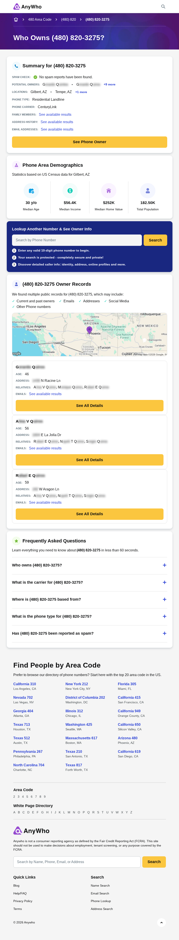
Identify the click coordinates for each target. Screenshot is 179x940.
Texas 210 (73, 751)
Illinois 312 (74, 711)
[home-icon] (16, 19)
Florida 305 (127, 684)
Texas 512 (21, 738)
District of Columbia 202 (85, 697)
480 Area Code (40, 19)
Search (155, 240)
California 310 (24, 684)
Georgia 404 (23, 711)
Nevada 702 (23, 697)
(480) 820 (68, 19)
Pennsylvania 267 (28, 751)
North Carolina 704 (28, 765)
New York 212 (76, 684)
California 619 (129, 751)
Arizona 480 (128, 738)
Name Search (100, 885)
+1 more (81, 92)
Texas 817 (73, 765)
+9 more (109, 84)
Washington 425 (78, 724)
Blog (16, 885)
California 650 (129, 724)
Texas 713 (21, 724)
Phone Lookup (101, 901)
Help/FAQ (20, 893)
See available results (55, 114)
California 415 (129, 697)
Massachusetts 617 (81, 738)
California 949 (129, 711)
